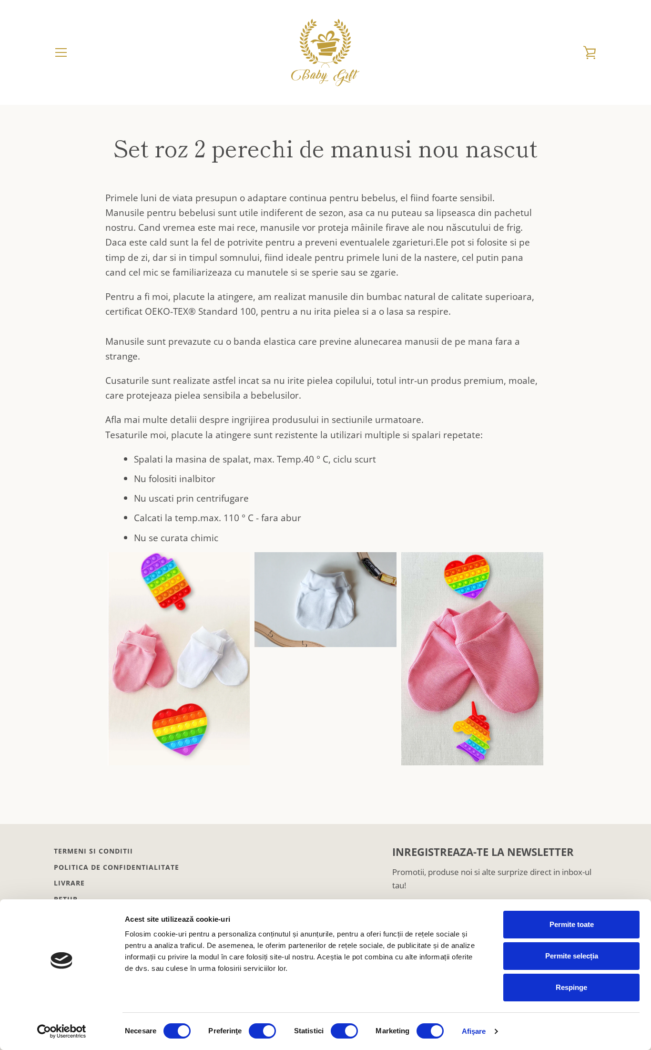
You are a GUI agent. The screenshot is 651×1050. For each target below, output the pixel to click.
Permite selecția (571, 956)
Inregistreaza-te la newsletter (483, 852)
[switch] (262, 1031)
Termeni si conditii (93, 850)
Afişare (474, 1031)
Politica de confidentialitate (116, 867)
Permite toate (571, 924)
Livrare (69, 882)
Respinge (571, 987)
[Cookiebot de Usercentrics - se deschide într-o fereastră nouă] (61, 1031)
